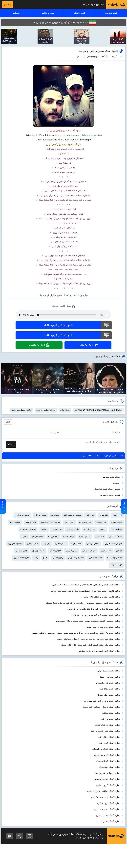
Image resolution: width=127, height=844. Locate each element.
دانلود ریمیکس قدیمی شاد (107, 773)
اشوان (103, 529)
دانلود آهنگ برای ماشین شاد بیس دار (102, 701)
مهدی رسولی (116, 564)
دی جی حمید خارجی (113, 543)
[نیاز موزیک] (116, 4)
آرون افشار (117, 515)
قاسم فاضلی (60, 543)
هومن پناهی (55, 550)
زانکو (45, 557)
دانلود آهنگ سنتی (111, 821)
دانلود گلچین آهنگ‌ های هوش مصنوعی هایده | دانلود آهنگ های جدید (85, 591)
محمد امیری (106, 550)
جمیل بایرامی (21, 550)
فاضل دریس (37, 536)
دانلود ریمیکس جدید (110, 677)
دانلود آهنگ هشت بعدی (108, 815)
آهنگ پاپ (65, 410)
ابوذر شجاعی (68, 536)
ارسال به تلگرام (85, 345)
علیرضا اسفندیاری (21, 557)
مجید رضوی (116, 522)
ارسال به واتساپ (37, 345)
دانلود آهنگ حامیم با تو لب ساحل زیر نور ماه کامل (95, 615)
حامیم (24, 536)
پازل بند (46, 543)
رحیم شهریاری (38, 550)
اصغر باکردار (76, 543)
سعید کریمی (32, 543)
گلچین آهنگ (79, 13)
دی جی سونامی (89, 550)
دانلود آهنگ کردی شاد (109, 743)
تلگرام (19, 836)
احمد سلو (99, 536)
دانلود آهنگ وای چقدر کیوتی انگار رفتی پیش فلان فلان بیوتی (90, 645)
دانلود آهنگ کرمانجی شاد (108, 761)
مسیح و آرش (40, 515)
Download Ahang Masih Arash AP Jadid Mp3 (98, 410)
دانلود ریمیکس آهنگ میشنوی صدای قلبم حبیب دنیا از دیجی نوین (87, 621)
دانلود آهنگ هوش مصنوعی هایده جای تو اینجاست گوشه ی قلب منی (86, 584)
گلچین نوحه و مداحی (110, 495)
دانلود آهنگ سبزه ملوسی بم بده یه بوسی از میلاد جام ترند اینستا (88, 639)
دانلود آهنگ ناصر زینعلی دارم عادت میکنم (99, 651)
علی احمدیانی (85, 522)
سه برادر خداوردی (76, 557)
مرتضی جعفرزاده (114, 557)
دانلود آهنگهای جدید (21, 410)
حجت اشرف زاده (22, 515)
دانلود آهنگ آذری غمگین (108, 785)
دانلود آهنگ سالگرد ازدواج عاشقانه (103, 791)
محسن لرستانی (93, 543)
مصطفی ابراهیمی (28, 529)
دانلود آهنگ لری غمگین (108, 803)
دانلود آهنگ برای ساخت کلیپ (105, 797)
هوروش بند (15, 522)
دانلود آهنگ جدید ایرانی (108, 670)
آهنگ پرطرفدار (111, 13)
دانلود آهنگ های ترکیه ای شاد (105, 731)
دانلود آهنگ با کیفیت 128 (58, 335)
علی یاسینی (101, 522)
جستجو (7, 4)
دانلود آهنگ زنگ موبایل (108, 695)
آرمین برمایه (30, 522)
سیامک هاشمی (115, 536)
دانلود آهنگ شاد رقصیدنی (107, 683)
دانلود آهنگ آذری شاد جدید (107, 755)
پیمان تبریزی (72, 550)
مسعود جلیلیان (15, 543)
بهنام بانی (90, 515)
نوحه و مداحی (48, 13)
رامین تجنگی (57, 557)
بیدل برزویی (116, 529)
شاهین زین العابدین (50, 522)
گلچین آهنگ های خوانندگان (106, 489)
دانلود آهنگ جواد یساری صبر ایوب (103, 627)
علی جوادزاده (89, 529)
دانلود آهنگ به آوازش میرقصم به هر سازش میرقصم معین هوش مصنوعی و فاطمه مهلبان (75, 633)
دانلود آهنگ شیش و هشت (107, 779)
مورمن (119, 550)
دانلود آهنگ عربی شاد (109, 767)
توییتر (9, 836)
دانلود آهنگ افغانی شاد (109, 737)
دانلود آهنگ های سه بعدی (107, 809)
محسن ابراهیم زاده (72, 515)
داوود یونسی (73, 529)
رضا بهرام (104, 515)
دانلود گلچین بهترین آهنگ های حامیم (101, 597)
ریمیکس (16, 13)
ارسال (11, 444)
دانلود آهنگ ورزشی (111, 713)
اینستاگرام (29, 836)
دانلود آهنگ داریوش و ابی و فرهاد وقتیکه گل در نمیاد (93, 609)
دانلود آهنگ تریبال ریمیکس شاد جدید (101, 707)
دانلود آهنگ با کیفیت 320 (58, 325)
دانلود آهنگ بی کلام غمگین (106, 725)
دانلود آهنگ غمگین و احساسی (105, 749)
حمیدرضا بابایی (95, 557)
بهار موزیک (53, 536)
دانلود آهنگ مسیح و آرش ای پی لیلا (98, 51)
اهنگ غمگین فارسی (46, 410)
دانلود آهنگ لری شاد (110, 719)
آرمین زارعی (69, 522)
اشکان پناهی (84, 536)
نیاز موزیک (82, 295)
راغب (36, 557)
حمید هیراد (57, 529)
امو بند (44, 529)
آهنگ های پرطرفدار (95, 56)
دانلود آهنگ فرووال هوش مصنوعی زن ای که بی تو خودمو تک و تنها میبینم (83, 603)
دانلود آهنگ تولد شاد (110, 688)
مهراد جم (55, 515)
